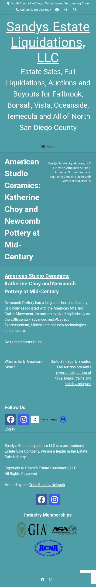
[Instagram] (23, 419)
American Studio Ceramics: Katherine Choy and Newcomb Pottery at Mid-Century (40, 283)
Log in (10, 429)
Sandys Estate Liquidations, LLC (48, 42)
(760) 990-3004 (41, 9)
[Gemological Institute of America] (44, 419)
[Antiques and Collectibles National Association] (63, 419)
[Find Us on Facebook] (57, 10)
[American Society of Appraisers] (53, 419)
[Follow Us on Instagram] (65, 10)
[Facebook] (10, 419)
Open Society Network (47, 485)
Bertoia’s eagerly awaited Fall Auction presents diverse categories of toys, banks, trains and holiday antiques (71, 372)
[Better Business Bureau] (35, 419)
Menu (50, 146)
